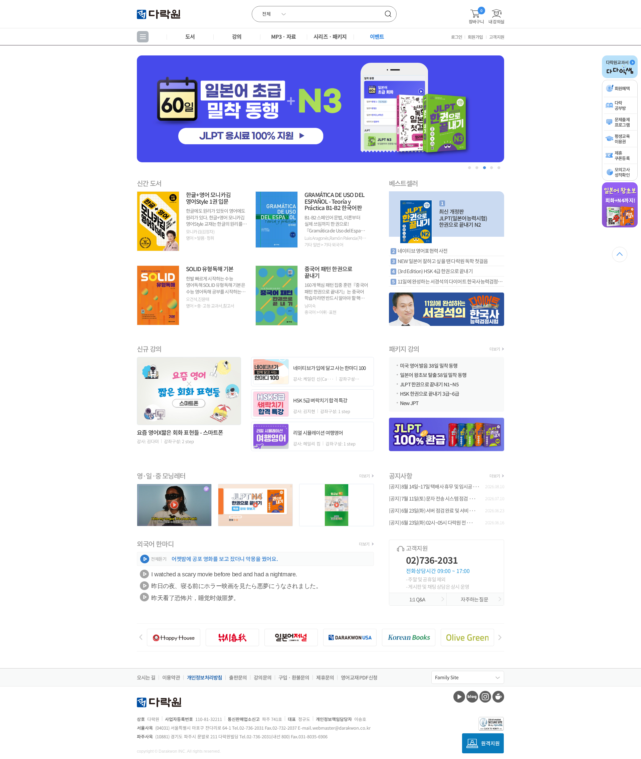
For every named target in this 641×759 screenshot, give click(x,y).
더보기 (494, 349)
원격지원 (490, 743)
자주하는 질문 (475, 599)
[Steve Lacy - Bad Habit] (174, 524)
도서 (190, 36)
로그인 (456, 37)
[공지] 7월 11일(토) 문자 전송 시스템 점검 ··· (432, 498)
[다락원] (159, 13)
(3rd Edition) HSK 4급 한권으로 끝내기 (435, 270)
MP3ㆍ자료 (283, 36)
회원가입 (475, 37)
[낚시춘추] (232, 637)
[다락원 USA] (350, 637)
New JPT (409, 402)
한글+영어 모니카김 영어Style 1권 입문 (208, 197)
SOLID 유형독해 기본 (210, 268)
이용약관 (171, 678)
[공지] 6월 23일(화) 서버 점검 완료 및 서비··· (432, 510)
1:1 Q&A (418, 599)
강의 (236, 36)
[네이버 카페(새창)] (498, 697)
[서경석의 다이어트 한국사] (446, 309)
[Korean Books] (408, 637)
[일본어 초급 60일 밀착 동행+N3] (320, 108)
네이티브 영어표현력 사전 (423, 250)
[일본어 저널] (291, 637)
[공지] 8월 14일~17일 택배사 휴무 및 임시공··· (434, 486)
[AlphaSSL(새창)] (491, 724)
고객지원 (496, 37)
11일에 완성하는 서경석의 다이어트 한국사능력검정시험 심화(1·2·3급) (451, 281)
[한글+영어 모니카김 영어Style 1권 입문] (158, 248)
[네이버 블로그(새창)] (472, 697)
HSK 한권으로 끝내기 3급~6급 (429, 393)
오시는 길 (146, 678)
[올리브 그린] (467, 637)
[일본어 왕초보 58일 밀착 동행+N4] (620, 226)
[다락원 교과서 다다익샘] (620, 76)
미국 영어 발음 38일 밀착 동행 (429, 365)
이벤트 (377, 36)
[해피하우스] (173, 637)
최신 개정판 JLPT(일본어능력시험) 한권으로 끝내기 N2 (463, 217)
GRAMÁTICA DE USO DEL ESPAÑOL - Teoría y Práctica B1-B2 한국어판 (334, 201)
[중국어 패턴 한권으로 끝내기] (276, 323)
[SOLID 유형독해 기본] (158, 322)
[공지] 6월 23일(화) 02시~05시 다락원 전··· (431, 522)
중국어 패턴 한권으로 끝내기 (328, 271)
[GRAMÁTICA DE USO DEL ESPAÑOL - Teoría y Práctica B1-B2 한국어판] (276, 245)
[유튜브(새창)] (459, 697)
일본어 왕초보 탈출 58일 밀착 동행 (433, 374)
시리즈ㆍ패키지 (330, 36)
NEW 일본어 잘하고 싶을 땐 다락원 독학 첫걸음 (443, 260)
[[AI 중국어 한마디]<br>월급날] (336, 524)
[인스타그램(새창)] (485, 697)
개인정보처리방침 (204, 678)
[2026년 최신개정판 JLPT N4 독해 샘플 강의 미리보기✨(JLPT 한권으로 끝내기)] (255, 524)
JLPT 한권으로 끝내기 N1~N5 (429, 383)
